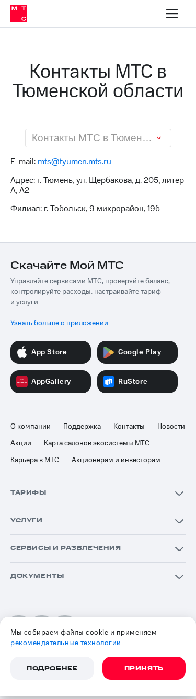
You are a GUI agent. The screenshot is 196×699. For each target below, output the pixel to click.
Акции (20, 443)
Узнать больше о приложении (59, 323)
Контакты (129, 426)
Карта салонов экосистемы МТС (96, 443)
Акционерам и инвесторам (116, 460)
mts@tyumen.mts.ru (74, 161)
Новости (171, 426)
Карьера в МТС (34, 460)
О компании (30, 426)
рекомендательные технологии (65, 643)
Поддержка (82, 426)
